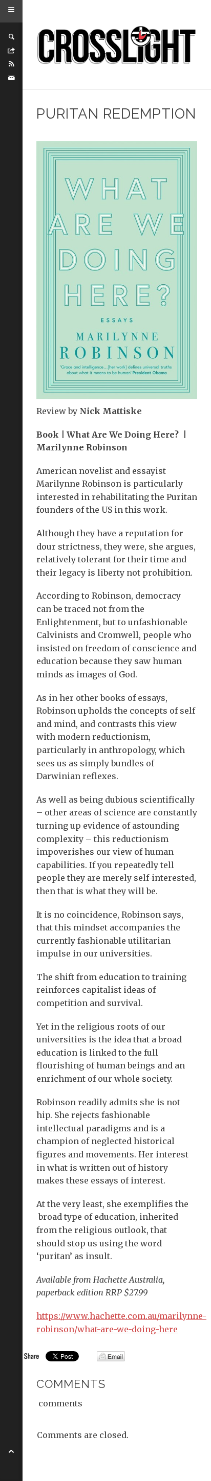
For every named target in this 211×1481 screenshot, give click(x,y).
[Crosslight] (117, 45)
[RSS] (11, 64)
